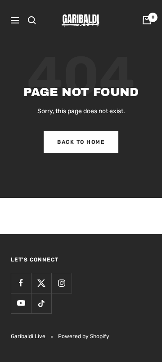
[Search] (32, 20)
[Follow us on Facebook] (21, 283)
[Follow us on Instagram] (61, 283)
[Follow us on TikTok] (41, 303)
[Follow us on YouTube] (21, 303)
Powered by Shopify (83, 336)
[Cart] (146, 20)
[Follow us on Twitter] (41, 283)
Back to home (81, 142)
